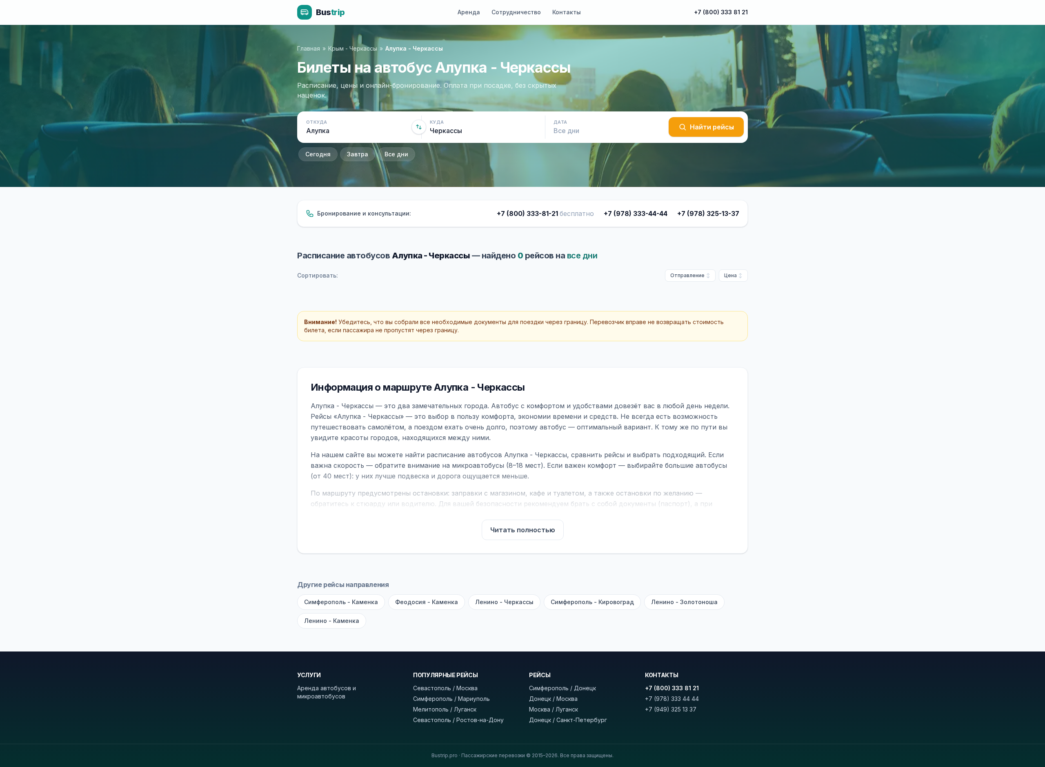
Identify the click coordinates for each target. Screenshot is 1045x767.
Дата (560, 122)
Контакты (566, 12)
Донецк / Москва (553, 698)
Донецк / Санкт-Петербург (568, 719)
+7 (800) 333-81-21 (545, 213)
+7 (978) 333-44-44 (635, 213)
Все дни (396, 154)
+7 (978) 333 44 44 (672, 698)
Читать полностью (522, 530)
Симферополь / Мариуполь (451, 698)
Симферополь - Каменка (341, 601)
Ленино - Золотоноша (684, 601)
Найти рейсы (712, 127)
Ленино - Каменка (331, 620)
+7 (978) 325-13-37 (708, 213)
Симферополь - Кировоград (592, 601)
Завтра (357, 154)
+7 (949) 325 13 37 (670, 709)
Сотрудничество (516, 12)
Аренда (469, 12)
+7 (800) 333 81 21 (721, 12)
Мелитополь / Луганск (444, 709)
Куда (437, 122)
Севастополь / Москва (445, 688)
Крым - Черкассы (352, 48)
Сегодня (318, 154)
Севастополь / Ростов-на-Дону (458, 719)
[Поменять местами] (418, 127)
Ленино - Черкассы (504, 601)
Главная (308, 48)
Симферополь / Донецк (562, 688)
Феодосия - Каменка (426, 601)
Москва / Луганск (553, 709)
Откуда (316, 122)
